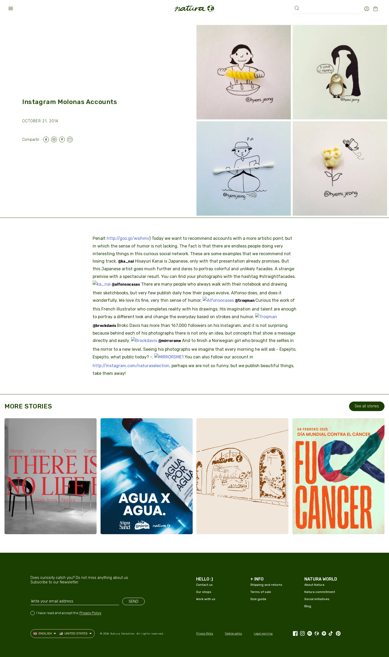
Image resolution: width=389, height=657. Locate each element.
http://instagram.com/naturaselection (131, 365)
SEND (133, 601)
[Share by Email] (71, 139)
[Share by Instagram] (55, 139)
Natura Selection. (122, 633)
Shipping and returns (266, 585)
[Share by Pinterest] (63, 139)
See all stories (367, 406)
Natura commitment (319, 592)
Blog (307, 606)
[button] (10, 8)
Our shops (203, 592)
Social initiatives (316, 599)
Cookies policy (233, 633)
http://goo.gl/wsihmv (128, 238)
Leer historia (31, 525)
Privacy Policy (90, 613)
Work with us (205, 599)
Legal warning (263, 633)
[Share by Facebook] (47, 139)
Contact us (204, 585)
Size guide (258, 599)
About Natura (314, 585)
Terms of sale (260, 592)
